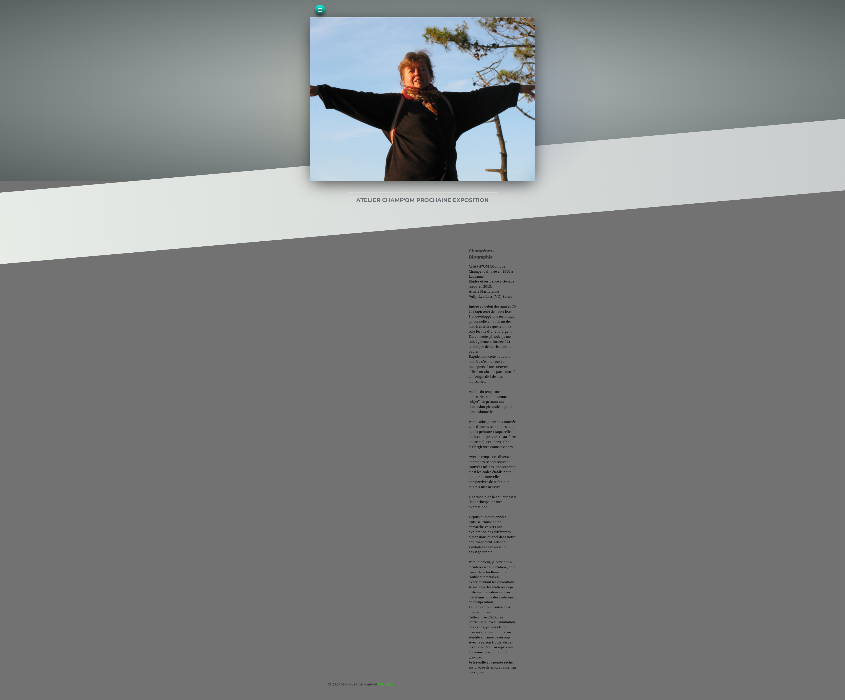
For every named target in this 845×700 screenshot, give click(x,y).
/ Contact (385, 684)
